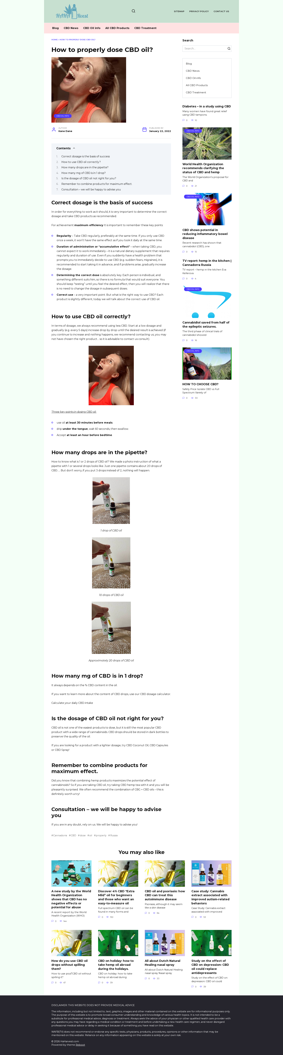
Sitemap (179, 11)
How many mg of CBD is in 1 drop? (83, 173)
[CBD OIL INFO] (207, 157)
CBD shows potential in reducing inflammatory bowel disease (205, 234)
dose (82, 835)
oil (90, 835)
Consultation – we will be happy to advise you (91, 189)
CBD (73, 835)
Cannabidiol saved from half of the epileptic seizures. (205, 324)
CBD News (71, 28)
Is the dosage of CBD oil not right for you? (88, 178)
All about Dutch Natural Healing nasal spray (162, 962)
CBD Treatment (145, 28)
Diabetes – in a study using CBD (206, 106)
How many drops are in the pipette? (84, 167)
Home (54, 39)
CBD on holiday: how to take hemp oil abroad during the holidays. (116, 964)
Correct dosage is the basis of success (85, 156)
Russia (113, 835)
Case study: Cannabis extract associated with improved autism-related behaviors (210, 897)
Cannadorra (60, 835)
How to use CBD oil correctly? (81, 162)
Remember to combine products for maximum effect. (96, 183)
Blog (55, 28)
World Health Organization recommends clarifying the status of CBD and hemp (203, 168)
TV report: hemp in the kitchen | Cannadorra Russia (206, 263)
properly (101, 835)
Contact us (221, 11)
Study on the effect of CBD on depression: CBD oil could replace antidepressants (210, 966)
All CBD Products (117, 28)
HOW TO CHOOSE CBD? (200, 384)
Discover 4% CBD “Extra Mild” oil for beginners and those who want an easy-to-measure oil (116, 897)
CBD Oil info (91, 28)
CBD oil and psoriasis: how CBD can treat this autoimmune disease (165, 895)
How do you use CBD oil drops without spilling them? (69, 964)
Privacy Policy (199, 11)
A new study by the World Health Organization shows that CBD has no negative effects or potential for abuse (71, 899)
